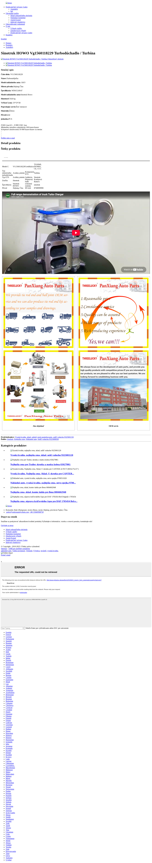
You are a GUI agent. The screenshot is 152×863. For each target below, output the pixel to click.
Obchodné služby (12, 13)
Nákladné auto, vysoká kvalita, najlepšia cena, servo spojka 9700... (43, 483)
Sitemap (4, 549)
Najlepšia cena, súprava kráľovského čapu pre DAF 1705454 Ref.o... (43, 501)
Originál (29, 551)
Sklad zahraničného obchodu (21, 16)
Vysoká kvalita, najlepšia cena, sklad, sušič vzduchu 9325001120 (41, 455)
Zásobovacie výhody (18, 31)
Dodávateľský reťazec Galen (16, 7)
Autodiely (14, 9)
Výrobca (36, 551)
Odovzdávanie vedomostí (15, 24)
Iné (11, 11)
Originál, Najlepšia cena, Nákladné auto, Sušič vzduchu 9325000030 (33, 439)
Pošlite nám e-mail (8, 138)
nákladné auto (6, 551)
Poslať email (5, 555)
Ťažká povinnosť (18, 551)
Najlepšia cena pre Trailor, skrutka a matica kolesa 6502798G (40, 464)
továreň (43, 551)
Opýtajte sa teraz (7, 525)
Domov (8, 43)
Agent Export (15, 20)
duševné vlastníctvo (17, 22)
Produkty (9, 45)
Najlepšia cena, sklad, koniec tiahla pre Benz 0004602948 (38, 492)
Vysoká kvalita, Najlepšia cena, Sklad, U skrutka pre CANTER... (42, 473)
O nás (8, 26)
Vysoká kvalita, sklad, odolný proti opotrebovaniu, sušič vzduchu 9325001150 (44, 437)
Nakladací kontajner (18, 18)
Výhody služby (16, 28)
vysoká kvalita (52, 551)
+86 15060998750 (36, 512)
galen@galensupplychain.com (17, 512)
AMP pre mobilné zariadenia (19, 549)
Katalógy (9, 35)
